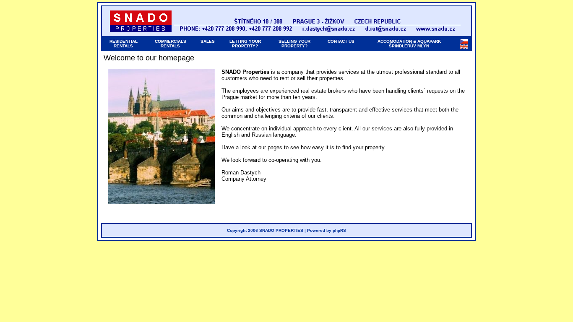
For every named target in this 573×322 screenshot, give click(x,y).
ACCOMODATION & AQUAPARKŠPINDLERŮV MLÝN (409, 43)
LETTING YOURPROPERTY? (245, 43)
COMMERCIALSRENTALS (170, 43)
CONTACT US (341, 41)
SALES (208, 41)
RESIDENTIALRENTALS (123, 43)
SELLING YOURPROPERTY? (294, 43)
